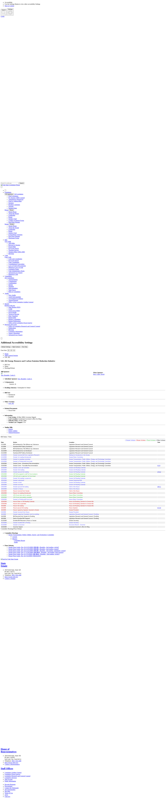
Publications (12, 328)
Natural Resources (14, 432)
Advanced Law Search (15, 273)
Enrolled (11, 397)
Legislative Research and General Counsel (17, 776)
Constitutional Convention (16, 264)
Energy (10, 429)
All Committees (9, 278)
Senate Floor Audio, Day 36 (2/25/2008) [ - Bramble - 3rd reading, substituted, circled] (37, 551)
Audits (7, 293)
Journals (10, 206)
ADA (6, 795)
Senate (7, 224)
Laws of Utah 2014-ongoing (17, 266)
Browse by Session (14, 245)
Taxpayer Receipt (13, 314)
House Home (12, 212)
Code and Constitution (15, 259)
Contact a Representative (12, 764)
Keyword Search (13, 248)
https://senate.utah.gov (11, 577)
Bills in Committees (14, 292)
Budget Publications (14, 321)
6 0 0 (158, 465)
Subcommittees (13, 288)
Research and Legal (11, 324)
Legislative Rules (13, 269)
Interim (10, 285)
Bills (6, 240)
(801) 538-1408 (16, 575)
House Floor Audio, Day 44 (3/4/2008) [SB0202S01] (24, 556)
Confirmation (12, 283)
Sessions (11, 203)
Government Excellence (15, 298)
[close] (1, 338)
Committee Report (19, 540)
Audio (16, 542)
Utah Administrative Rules (16, 271)
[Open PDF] (16, 395)
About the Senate (13, 228)
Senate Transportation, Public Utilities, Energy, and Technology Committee (31, 535)
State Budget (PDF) (14, 307)
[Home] (83, 185)
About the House (13, 213)
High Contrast (16, 347)
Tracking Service (13, 250)
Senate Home (12, 226)
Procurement (8, 786)
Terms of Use (9, 793)
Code (6, 255)
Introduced (11, 395)
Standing (11, 286)
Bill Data (11, 253)
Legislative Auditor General (13, 772)
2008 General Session (11, 355)
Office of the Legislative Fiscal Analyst (20, 323)
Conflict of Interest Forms (16, 220)
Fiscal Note (11, 410)
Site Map (7, 791)
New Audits (12, 295)
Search (4, 10)
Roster (10, 217)
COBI (10, 309)
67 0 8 (159, 508)
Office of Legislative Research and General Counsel (24, 326)
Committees (8, 276)
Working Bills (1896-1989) (16, 252)
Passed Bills (12, 247)
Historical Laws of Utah (15, 267)
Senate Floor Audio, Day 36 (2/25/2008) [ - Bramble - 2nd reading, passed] (33, 549)
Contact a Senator (10, 578)
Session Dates (12, 208)
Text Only (24, 347)
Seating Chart (12, 219)
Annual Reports (13, 300)
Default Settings (6, 347)
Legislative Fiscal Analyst (12, 774)
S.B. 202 (11, 403)
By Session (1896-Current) (16, 198)
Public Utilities (12, 431)
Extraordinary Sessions (15, 234)
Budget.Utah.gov (10, 305)
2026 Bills (11, 243)
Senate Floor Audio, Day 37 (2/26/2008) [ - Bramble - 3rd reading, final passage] (35, 552)
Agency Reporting (14, 333)
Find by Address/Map (15, 201)
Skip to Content (9, 6)
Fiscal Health (12, 312)
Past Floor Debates (14, 222)
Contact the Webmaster (12, 788)
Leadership (11, 215)
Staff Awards (8, 779)
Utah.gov (7, 796)
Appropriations (13, 279)
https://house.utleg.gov (11, 762)
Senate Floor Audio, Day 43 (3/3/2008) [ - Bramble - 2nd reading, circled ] (34, 554)
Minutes (14, 539)
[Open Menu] (1, 187)
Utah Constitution (13, 262)
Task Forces (12, 290)
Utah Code (8, 257)
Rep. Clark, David (98, 374)
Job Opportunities (10, 789)
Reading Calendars (14, 204)
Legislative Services (11, 778)
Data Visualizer (13, 316)
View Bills (8, 241)
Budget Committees (14, 319)
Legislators (8, 192)
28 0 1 (159, 486)
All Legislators (9, 194)
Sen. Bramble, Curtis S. (8, 375)
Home (6, 354)
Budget (7, 304)
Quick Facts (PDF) (14, 311)
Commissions (12, 281)
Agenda (14, 537)
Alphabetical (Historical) (15, 199)
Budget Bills (12, 317)
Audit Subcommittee (14, 297)
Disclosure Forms (13, 238)
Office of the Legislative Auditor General (20, 302)
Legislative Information (15, 331)
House (7, 210)
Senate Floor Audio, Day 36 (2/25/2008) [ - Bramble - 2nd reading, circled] (33, 547)
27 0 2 (159, 472)
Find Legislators (13, 196)
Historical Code (13, 274)
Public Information (10, 781)
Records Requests (10, 784)
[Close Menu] (5, 190)
